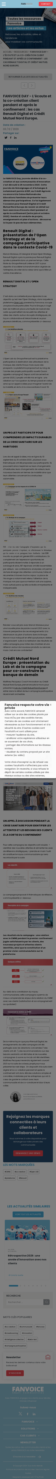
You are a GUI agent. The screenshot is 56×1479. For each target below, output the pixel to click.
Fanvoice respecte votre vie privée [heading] (27, 706)
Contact (45, 4)
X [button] (50, 704)
